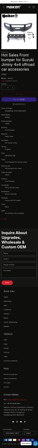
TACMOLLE (7, 309)
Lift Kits (6, 387)
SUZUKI (6, 348)
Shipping (3, 80)
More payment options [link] (19, 104)
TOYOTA (7, 352)
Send (7, 283)
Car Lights (7, 382)
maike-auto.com (11, 443)
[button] (4, 7)
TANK (5, 356)
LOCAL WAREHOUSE (10, 322)
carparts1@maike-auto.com (17, 399)
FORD (5, 344)
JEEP (5, 340)
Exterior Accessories (10, 374)
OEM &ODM (7, 301)
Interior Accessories (10, 378)
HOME (6, 297)
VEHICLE (6, 314)
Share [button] (5, 219)
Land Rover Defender (11, 361)
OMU (5, 305)
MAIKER (6, 326)
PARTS (6, 318)
